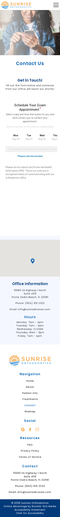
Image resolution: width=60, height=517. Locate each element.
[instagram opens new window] (37, 429)
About (30, 387)
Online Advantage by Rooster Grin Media (30, 506)
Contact (30, 405)
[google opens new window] (22, 429)
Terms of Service (30, 457)
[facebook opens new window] (30, 429)
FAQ (30, 444)
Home (30, 381)
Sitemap (30, 411)
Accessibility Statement (30, 509)
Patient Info (30, 393)
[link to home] (30, 361)
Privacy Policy (30, 450)
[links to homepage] (16, 5)
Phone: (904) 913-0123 (30, 303)
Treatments (30, 399)
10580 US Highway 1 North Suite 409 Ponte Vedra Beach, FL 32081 (30, 294)
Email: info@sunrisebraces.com (30, 309)
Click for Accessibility (30, 513)
